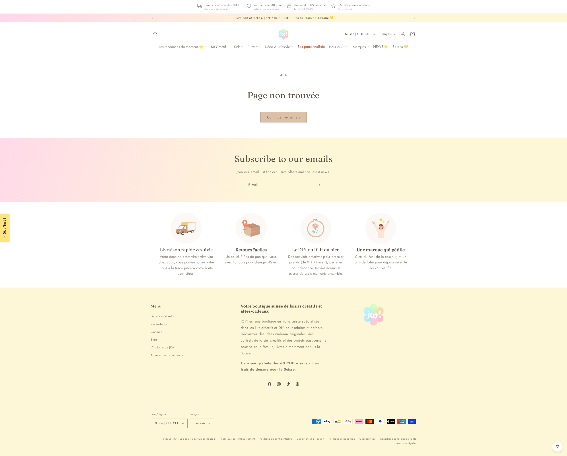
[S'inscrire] (318, 185)
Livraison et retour (164, 316)
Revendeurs (159, 324)
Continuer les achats (283, 117)
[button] (155, 34)
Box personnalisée (311, 46)
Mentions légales (406, 443)
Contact (156, 332)
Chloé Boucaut (207, 439)
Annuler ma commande (167, 355)
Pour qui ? (337, 46)
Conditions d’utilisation (310, 439)
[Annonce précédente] (152, 18)
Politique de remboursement (238, 439)
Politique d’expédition (342, 439)
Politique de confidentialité (276, 439)
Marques (359, 46)
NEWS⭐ (380, 46)
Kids (237, 46)
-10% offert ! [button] (4, 228)
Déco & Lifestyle (277, 46)
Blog (154, 339)
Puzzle (252, 46)
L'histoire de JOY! (163, 347)
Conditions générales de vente (398, 439)
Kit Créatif (218, 46)
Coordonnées (367, 439)
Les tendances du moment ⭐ (181, 46)
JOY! (176, 439)
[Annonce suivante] (415, 18)
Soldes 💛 (400, 46)
